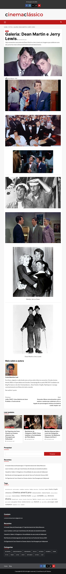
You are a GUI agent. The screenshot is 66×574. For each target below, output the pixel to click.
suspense (15, 504)
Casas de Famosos (17, 551)
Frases (12, 554)
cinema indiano (54, 492)
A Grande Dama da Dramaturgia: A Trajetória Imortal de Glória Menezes (25, 465)
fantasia (20, 499)
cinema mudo (26, 496)
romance (8, 504)
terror (19, 504)
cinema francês (46, 492)
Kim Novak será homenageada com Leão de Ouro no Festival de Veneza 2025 (26, 475)
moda (32, 501)
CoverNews (39, 571)
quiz (56, 502)
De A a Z (35, 551)
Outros (37, 554)
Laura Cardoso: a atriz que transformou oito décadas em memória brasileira (26, 468)
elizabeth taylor (15, 499)
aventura (22, 489)
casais (46, 489)
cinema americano (21, 492)
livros (19, 502)
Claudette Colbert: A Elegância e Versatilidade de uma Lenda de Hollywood (26, 472)
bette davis (36, 489)
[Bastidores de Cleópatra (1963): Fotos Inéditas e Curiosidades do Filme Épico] (33, 422)
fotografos (39, 499)
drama (8, 499)
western (22, 504)
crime (45, 496)
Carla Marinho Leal (22, 39)
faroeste (25, 499)
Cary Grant (41, 489)
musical (36, 502)
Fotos (7, 31)
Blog (10, 566)
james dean (48, 499)
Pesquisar (8, 448)
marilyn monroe (26, 502)
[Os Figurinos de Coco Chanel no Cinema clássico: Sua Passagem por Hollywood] (13, 422)
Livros (23, 554)
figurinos (35, 499)
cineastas (8, 493)
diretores (51, 496)
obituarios (30, 554)
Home (5, 566)
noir (40, 501)
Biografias (7, 551)
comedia (40, 496)
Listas (17, 554)
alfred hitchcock (8, 489)
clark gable (34, 495)
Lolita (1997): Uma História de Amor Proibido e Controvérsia (16, 399)
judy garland (14, 502)
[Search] (61, 22)
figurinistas (29, 499)
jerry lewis (54, 499)
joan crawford (8, 501)
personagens (51, 502)
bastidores (27, 489)
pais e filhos (44, 502)
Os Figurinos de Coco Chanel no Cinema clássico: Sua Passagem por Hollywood (12, 435)
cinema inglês (8, 495)
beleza (31, 489)
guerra (43, 499)
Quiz (42, 554)
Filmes (54, 551)
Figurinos (8, 427)
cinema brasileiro (36, 492)
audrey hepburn (16, 489)
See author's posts (11, 390)
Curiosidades (48, 427)
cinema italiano (16, 496)
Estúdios (41, 551)
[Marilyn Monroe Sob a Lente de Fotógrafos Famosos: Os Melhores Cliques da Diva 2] (52, 422)
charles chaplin (53, 489)
